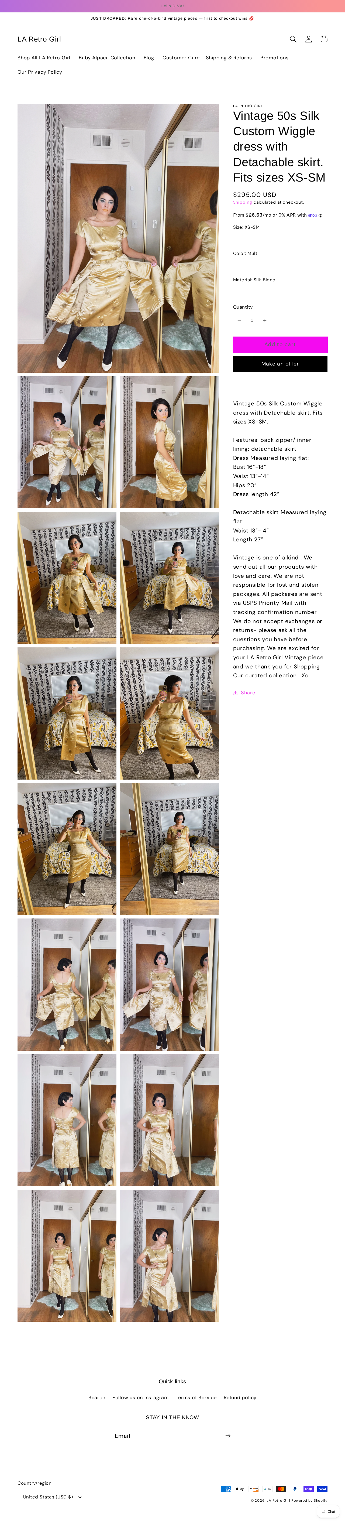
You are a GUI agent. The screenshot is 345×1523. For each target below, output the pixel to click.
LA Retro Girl (279, 1500)
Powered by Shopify (309, 1500)
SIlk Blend (252, 292)
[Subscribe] (228, 1435)
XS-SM (249, 239)
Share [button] (248, 692)
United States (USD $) (48, 1497)
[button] (293, 39)
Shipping (242, 202)
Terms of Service (196, 1397)
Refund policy (240, 1397)
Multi (246, 265)
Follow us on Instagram (140, 1397)
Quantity (243, 307)
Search (96, 1397)
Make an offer (280, 363)
